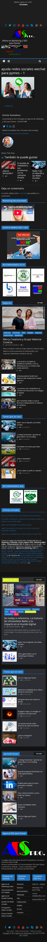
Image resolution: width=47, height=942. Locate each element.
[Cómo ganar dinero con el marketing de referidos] (10, 653)
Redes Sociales (30, 612)
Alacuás (10, 551)
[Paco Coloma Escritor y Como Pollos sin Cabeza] (10, 792)
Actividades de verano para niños (28, 447)
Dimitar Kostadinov (13, 345)
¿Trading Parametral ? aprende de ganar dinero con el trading (29, 436)
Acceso (19, 909)
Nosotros (20, 884)
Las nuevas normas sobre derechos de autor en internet (28, 724)
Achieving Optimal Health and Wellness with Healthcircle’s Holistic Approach (29, 378)
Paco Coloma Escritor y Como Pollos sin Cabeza (28, 794)
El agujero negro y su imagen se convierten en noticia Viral (29, 712)
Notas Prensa (8, 335)
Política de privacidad (22, 931)
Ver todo (40, 303)
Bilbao (34, 553)
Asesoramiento (22, 891)
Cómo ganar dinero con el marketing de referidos (27, 655)
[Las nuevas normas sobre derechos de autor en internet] (10, 722)
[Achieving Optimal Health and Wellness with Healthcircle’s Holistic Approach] (8, 375)
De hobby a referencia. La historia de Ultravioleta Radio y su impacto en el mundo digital (23, 621)
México (40, 553)
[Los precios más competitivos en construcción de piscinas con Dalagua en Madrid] (8, 387)
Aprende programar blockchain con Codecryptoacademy (30, 772)
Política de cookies (36, 931)
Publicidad (23, 563)
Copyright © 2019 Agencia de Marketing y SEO (19, 933)
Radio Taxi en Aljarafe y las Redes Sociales (38, 174)
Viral (16, 614)
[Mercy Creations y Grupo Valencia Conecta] (23, 308)
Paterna (25, 550)
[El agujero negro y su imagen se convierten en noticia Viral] (10, 710)
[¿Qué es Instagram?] (10, 734)
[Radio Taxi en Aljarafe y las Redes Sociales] (38, 162)
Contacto (20, 912)
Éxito (23, 333)
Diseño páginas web (27, 555)
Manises (33, 550)
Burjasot (11, 550)
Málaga (4, 553)
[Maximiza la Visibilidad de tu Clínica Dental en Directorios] (10, 689)
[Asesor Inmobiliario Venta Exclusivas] (10, 804)
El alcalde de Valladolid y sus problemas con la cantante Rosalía (23, 170)
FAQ (18, 898)
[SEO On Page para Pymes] (10, 677)
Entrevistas (16, 333)
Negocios (38, 333)
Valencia (42, 548)
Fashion (13, 612)
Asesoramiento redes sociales (26, 559)
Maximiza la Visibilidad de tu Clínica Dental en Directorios (21, 534)
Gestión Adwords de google (31, 561)
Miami (3, 555)
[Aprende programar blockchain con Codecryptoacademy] (10, 770)
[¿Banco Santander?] (8, 162)
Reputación (18, 335)
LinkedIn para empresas (9, 563)
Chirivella (40, 550)
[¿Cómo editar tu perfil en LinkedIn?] (9, 470)
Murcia (10, 553)
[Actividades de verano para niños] (9, 446)
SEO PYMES (23, 935)
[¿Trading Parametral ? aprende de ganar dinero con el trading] (9, 434)
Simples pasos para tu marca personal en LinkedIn (28, 784)
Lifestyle (30, 333)
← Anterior (8, 106)
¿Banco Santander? (8, 172)
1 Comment (25, 728)
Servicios (20, 888)
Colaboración (21, 902)
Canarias (28, 553)
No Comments (25, 427)
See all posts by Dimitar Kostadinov (15, 133)
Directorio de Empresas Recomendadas (17, 609)
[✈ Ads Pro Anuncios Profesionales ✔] (3, 61)
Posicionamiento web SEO (10, 561)
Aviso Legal (10, 931)
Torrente (18, 550)
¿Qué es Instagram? (25, 735)
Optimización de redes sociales (23, 557)
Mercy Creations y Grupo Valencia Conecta (22, 341)
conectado (23, 193)
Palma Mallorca (18, 553)
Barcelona (25, 551)
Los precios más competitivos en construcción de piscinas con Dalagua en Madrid (30, 390)
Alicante (38, 551)
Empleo (19, 905)
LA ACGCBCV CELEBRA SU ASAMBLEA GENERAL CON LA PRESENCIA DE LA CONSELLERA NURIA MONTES (28, 365)
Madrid (32, 551)
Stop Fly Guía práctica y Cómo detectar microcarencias (20, 516)
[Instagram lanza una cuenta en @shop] (10, 698)
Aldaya (3, 551)
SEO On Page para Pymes (27, 678)
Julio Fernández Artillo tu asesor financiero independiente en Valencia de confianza (30, 403)
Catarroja (17, 551)
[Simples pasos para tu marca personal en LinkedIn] (10, 782)
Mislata (4, 550)
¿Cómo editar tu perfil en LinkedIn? (29, 471)
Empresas (7, 333)
